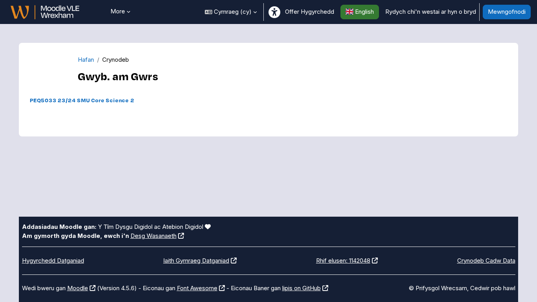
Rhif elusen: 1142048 (343, 260)
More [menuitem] (117, 11)
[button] (231, 12)
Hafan (86, 59)
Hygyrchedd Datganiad (53, 260)
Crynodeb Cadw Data (486, 260)
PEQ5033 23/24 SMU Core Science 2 (82, 100)
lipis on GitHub (301, 288)
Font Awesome (197, 288)
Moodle (77, 288)
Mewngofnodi (507, 11)
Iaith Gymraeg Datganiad (196, 260)
